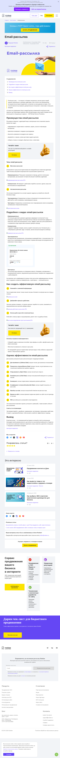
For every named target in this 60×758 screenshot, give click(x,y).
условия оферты (31, 691)
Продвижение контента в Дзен (39, 485)
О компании (40, 706)
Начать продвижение (30, 31)
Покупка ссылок (6, 712)
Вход (40, 17)
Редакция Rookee (13, 44)
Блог (3, 731)
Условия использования (42, 724)
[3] (11, 463)
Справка (45, 742)
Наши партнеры (40, 717)
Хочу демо (33, 17)
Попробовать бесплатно (14, 606)
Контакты (46, 731)
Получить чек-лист (13, 654)
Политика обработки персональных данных (46, 750)
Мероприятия (39, 714)
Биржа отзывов (6, 714)
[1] (7, 463)
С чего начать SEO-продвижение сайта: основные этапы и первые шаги (28, 547)
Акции (37, 712)
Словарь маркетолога (48, 745)
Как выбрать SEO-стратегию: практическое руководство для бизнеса (39, 515)
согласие (26, 695)
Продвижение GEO (7, 709)
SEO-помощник (40, 719)
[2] (9, 463)
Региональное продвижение (9, 724)
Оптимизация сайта (7, 719)
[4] (13, 463)
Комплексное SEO (6, 717)
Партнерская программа (42, 709)
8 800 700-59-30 (47, 735)
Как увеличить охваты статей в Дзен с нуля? (19, 542)
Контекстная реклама (7, 727)
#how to (43, 503)
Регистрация (48, 17)
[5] (14, 463)
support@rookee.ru (48, 737)
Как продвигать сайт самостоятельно (17, 544)
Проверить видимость (21, 10)
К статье (14, 159)
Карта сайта (39, 722)
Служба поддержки (48, 740)
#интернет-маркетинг (11, 49)
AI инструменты (6, 722)
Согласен (9, 754)
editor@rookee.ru (49, 555)
